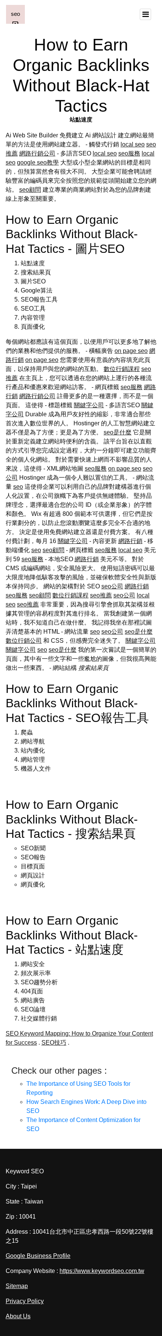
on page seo (131, 351)
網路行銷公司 (37, 153)
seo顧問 (30, 189)
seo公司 (112, 586)
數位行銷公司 (24, 640)
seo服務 (129, 153)
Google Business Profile (38, 1256)
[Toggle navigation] (145, 14)
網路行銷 (130, 541)
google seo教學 (38, 162)
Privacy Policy (25, 1301)
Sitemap (17, 1286)
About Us (18, 1316)
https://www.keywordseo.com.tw (102, 1271)
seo (18, 486)
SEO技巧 (53, 1042)
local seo (133, 144)
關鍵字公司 (89, 405)
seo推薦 (101, 595)
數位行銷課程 (122, 369)
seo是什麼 (117, 432)
